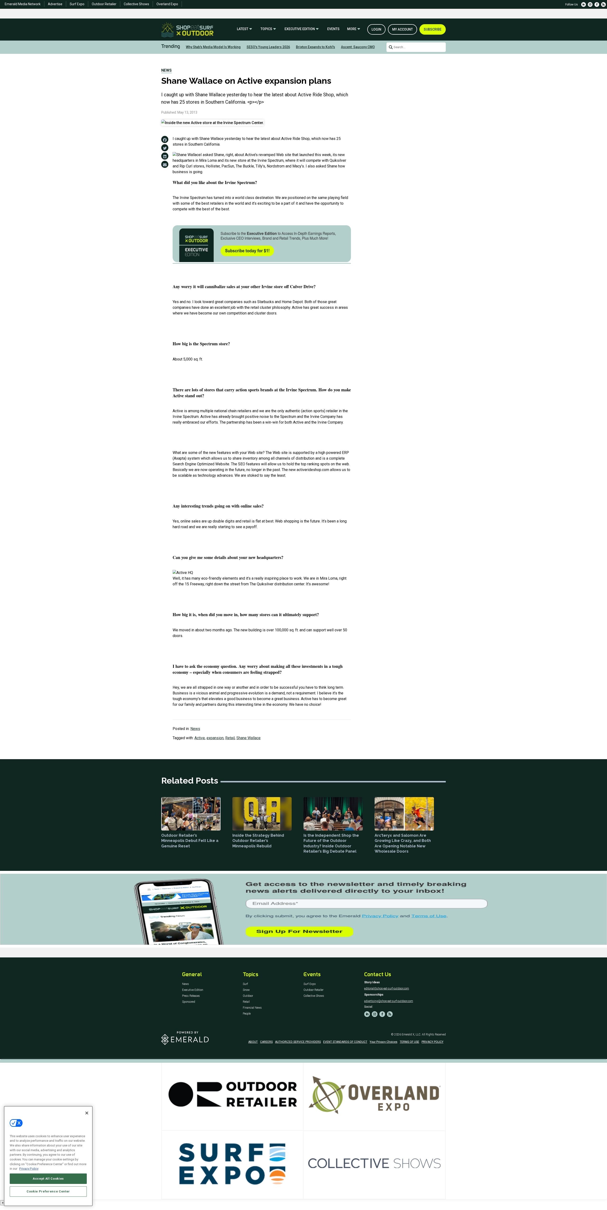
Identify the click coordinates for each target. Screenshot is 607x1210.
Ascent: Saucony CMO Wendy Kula (367, 47)
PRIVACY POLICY (432, 1042)
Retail (230, 738)
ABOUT (253, 1042)
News (166, 70)
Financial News (252, 1007)
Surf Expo (77, 4)
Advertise (55, 4)
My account (402, 29)
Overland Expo (167, 4)
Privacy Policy (28, 1168)
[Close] (87, 1113)
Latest (242, 29)
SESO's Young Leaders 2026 (268, 47)
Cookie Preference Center (48, 1191)
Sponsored (188, 1001)
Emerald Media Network (23, 4)
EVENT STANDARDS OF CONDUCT (345, 1042)
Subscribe (432, 29)
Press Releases (191, 996)
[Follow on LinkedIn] (583, 4)
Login (376, 29)
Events (333, 29)
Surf (245, 984)
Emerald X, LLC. (411, 1034)
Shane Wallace (248, 738)
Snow (246, 990)
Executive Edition (300, 29)
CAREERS (266, 1042)
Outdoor (248, 996)
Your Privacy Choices (383, 1042)
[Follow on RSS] (603, 4)
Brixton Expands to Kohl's (315, 47)
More (351, 29)
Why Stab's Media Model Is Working (213, 47)
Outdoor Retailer (104, 4)
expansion (215, 738)
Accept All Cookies (48, 1178)
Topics (266, 29)
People (247, 1013)
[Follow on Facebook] (596, 4)
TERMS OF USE (409, 1042)
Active (199, 738)
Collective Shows (136, 4)
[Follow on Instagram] (590, 4)
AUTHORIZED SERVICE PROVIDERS (298, 1042)
